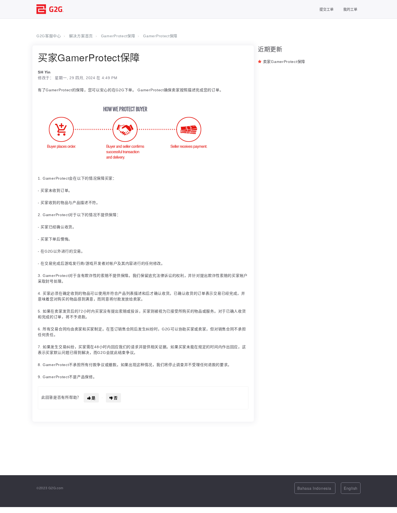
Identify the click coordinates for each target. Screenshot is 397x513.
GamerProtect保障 (118, 36)
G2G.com (55, 487)
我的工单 (350, 9)
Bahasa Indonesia (314, 488)
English (351, 488)
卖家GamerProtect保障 (284, 61)
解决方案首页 (81, 36)
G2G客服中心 (48, 36)
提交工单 (326, 9)
